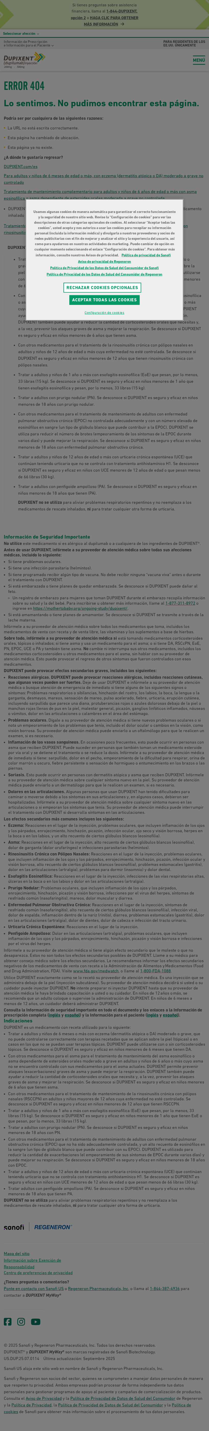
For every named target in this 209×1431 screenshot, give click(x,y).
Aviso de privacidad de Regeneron (104, 261)
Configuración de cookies (104, 313)
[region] (104, 260)
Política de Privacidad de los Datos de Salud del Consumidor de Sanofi (104, 268)
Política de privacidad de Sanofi (146, 255)
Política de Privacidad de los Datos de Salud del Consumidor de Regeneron (104, 274)
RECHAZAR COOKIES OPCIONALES (102, 287)
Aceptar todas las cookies (104, 299)
